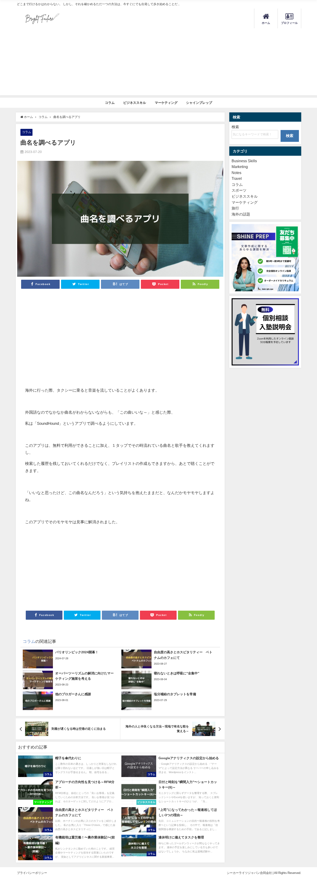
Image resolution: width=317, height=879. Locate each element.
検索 (235, 127)
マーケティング (166, 102)
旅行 (235, 208)
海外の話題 (241, 214)
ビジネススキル (134, 102)
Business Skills (244, 161)
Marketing (240, 166)
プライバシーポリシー (32, 872)
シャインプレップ (199, 102)
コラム (110, 102)
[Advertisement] (158, 63)
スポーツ (239, 190)
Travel (237, 178)
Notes (236, 173)
